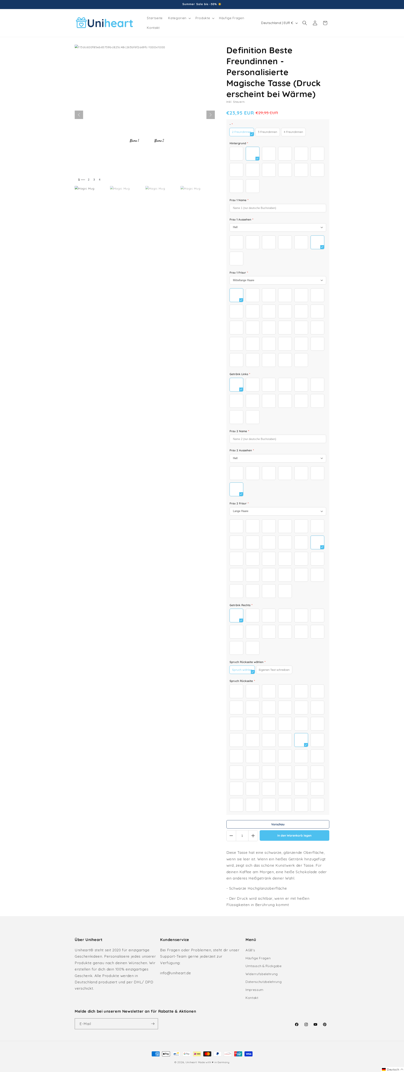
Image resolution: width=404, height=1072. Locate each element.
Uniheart (191, 1062)
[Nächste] (210, 115)
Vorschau (277, 824)
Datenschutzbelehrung (264, 982)
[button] (179, 18)
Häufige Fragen (258, 958)
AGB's (250, 950)
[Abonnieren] (153, 1023)
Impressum (254, 990)
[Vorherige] (79, 115)
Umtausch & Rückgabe (264, 966)
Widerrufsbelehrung (262, 974)
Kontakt (252, 998)
